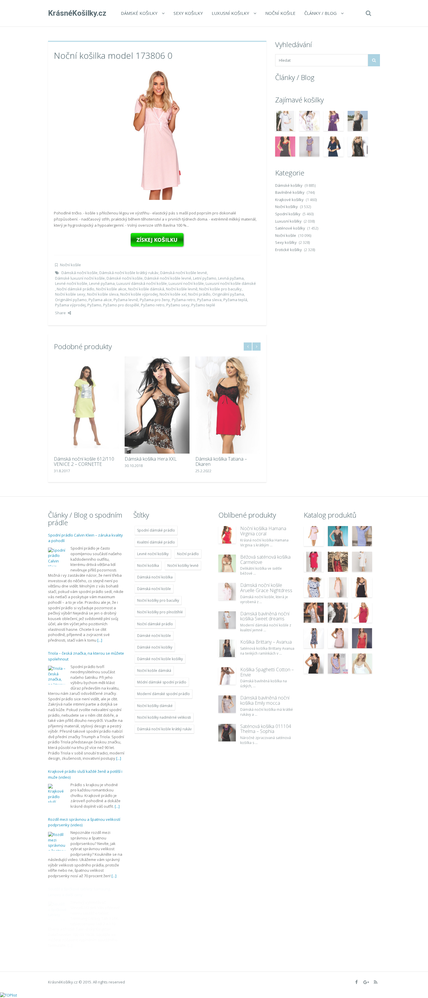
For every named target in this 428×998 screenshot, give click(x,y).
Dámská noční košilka (155, 577)
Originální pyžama (228, 294)
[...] (99, 640)
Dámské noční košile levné (167, 278)
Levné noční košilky (153, 553)
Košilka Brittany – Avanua (266, 642)
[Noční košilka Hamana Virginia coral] (227, 535)
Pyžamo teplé (203, 305)
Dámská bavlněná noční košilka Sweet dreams (264, 616)
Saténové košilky (290, 228)
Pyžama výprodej (70, 305)
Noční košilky (286, 206)
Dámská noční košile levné (183, 272)
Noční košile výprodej (139, 294)
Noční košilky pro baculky (158, 600)
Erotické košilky (288, 249)
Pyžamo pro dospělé (121, 305)
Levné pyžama (102, 283)
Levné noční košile (71, 283)
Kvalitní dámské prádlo (156, 542)
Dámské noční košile (125, 278)
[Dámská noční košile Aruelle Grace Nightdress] (227, 591)
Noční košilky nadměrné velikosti (164, 717)
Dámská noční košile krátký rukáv (128, 272)
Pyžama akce (100, 299)
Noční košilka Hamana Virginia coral (263, 531)
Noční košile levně (181, 289)
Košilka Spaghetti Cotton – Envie (267, 672)
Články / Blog (320, 13)
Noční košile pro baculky (220, 289)
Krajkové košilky (289, 199)
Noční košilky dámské (155, 705)
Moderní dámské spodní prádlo (163, 693)
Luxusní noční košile (186, 283)
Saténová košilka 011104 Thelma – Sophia (265, 729)
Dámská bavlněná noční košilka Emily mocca (264, 700)
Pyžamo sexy (178, 305)
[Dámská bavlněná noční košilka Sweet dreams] (227, 620)
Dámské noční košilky (154, 647)
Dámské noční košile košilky (160, 658)
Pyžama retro (183, 299)
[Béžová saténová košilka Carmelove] (227, 563)
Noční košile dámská (146, 289)
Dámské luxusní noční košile (80, 278)
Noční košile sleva (103, 294)
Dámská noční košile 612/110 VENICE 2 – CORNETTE (84, 461)
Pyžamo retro (153, 305)
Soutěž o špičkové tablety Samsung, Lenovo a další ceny (79, 891)
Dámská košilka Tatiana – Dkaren (221, 461)
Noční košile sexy (70, 294)
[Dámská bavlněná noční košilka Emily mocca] (227, 704)
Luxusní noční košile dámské (231, 283)
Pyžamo (94, 305)
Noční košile (280, 13)
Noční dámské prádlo (75, 289)
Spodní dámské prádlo (156, 530)
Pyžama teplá (235, 299)
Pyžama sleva (209, 299)
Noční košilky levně (183, 565)
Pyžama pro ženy (155, 299)
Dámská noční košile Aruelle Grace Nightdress (266, 588)
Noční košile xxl (173, 294)
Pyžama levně (126, 299)
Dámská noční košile (79, 272)
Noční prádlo (199, 294)
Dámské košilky (139, 13)
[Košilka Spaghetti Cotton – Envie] (227, 676)
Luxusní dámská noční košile (141, 283)
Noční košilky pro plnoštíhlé (160, 612)
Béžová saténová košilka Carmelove (265, 559)
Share (60, 312)
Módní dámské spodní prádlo (161, 682)
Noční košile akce (111, 289)
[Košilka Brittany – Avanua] (227, 648)
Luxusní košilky (230, 13)
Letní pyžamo (204, 278)
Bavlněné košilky (290, 192)
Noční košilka (148, 565)
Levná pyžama (231, 278)
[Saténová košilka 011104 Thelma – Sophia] (227, 732)
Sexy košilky (188, 13)
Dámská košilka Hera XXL (151, 459)
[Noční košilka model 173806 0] (157, 133)
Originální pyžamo (71, 299)
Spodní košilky (287, 213)
